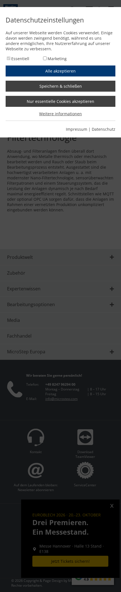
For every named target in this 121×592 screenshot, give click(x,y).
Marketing (57, 58)
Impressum (76, 129)
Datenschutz (103, 129)
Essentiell (20, 58)
